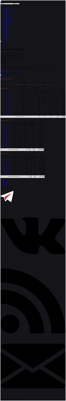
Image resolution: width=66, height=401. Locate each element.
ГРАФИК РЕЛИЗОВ (6, 23)
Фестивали (6, 26)
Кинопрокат (7, 25)
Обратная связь (7, 38)
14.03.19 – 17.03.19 (8, 99)
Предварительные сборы (9, 22)
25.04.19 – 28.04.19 (8, 110)
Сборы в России (3, 76)
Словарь (6, 32)
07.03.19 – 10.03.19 (5, 130)
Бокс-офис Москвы (8, 17)
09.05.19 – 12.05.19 (8, 114)
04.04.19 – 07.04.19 (8, 105)
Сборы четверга (7, 21)
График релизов (5, 45)
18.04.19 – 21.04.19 (5, 143)
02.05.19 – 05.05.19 (8, 112)
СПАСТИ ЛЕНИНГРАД (5, 71)
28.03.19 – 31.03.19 (8, 103)
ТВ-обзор (6, 10)
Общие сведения (7, 34)
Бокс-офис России (8, 15)
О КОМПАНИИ (5, 33)
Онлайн (6, 27)
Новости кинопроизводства (9, 11)
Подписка (6, 39)
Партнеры (6, 37)
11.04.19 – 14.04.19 (8, 107)
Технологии (7, 13)
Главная (3, 43)
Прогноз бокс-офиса (8, 20)
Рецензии (6, 12)
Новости (4, 6)
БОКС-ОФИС (4, 14)
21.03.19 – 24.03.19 (8, 101)
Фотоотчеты (7, 28)
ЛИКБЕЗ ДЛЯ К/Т (5, 30)
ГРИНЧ (2, 70)
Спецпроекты (7, 29)
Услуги (6, 35)
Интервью (6, 8)
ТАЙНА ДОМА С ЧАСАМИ (6, 69)
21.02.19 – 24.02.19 (8, 94)
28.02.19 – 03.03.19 (5, 128)
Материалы (7, 31)
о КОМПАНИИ (5, 185)
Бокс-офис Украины (8, 18)
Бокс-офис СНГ (7, 16)
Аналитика (6, 9)
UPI (6, 60)
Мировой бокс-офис (8, 19)
